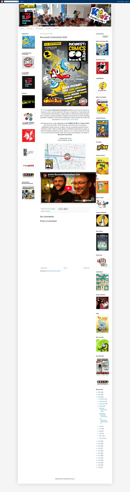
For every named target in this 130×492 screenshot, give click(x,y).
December (102, 399)
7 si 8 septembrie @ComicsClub (103, 421)
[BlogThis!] (61, 209)
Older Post (86, 268)
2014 (99, 462)
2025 (99, 394)
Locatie (48, 28)
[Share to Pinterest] (67, 209)
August (101, 406)
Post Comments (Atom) (54, 271)
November (102, 401)
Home (22, 28)
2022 (99, 443)
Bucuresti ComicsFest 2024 (103, 410)
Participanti (39, 28)
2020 (99, 448)
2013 (99, 465)
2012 (99, 467)
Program (30, 28)
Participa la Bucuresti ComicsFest (103, 415)
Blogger (72, 479)
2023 (99, 441)
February (102, 438)
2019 (99, 451)
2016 (99, 458)
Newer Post (44, 268)
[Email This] (59, 209)
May (100, 431)
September (102, 404)
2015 (99, 460)
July (100, 426)
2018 (99, 453)
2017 (99, 455)
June (100, 428)
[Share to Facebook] (65, 209)
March (101, 436)
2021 (99, 446)
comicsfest (47, 211)
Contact (56, 28)
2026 (99, 392)
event (70, 140)
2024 (99, 397)
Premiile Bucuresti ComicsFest (68, 119)
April (100, 433)
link (69, 138)
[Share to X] (63, 209)
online (43, 132)
